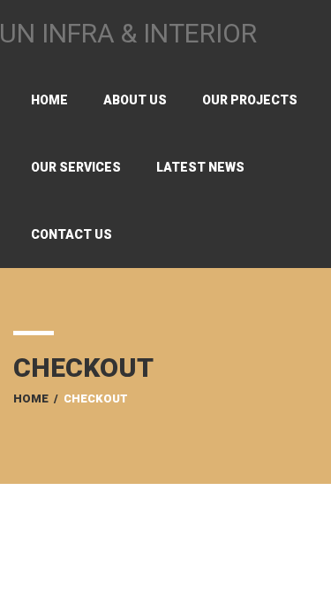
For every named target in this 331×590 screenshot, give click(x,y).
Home (49, 100)
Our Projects (249, 100)
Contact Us (71, 234)
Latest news (200, 167)
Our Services (76, 167)
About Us (135, 100)
